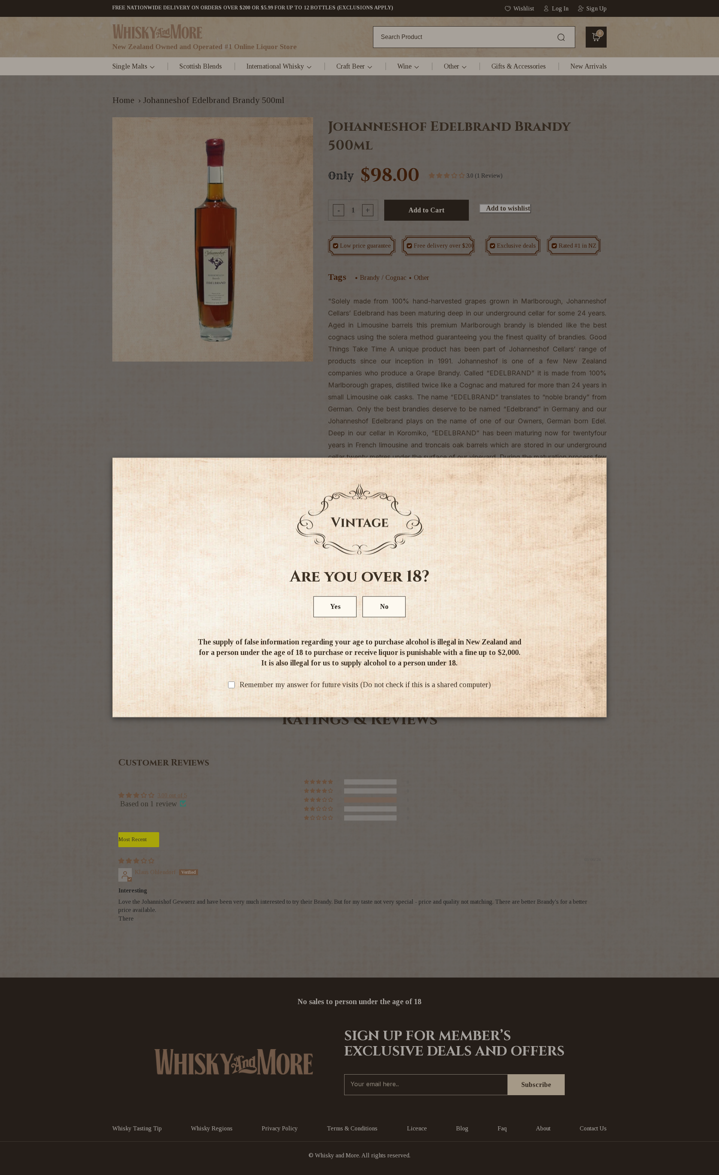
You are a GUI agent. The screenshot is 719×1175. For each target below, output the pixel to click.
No (384, 607)
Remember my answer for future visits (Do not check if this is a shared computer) (365, 685)
